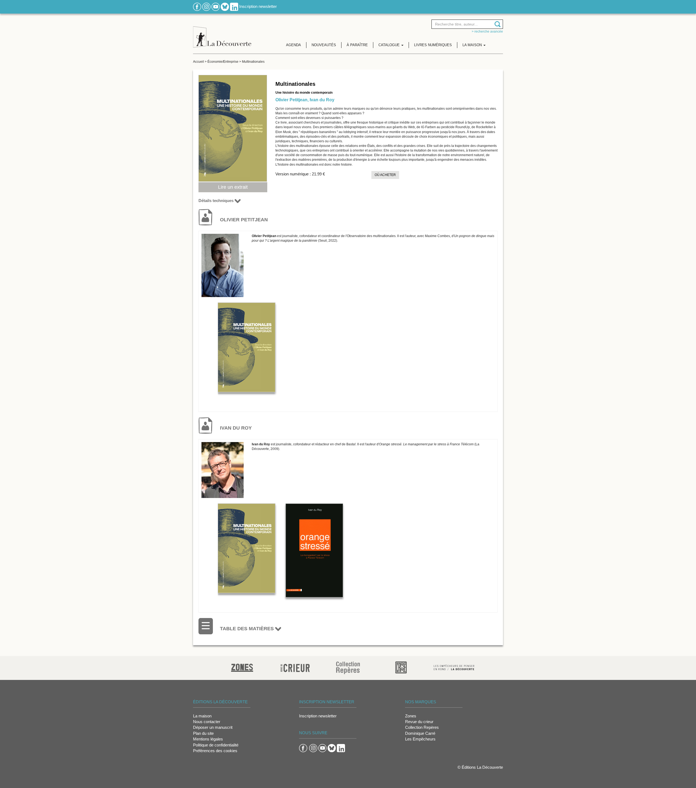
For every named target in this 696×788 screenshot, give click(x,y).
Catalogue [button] (389, 45)
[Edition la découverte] (222, 32)
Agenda (293, 45)
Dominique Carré (420, 733)
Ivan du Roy (322, 99)
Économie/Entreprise (222, 62)
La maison (202, 716)
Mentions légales (208, 739)
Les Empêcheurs (420, 739)
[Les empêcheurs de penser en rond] (454, 667)
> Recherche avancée (487, 31)
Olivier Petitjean (291, 99)
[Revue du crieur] (295, 667)
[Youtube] (216, 6)
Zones (410, 716)
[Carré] (401, 667)
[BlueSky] (225, 6)
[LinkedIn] (234, 6)
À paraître (357, 45)
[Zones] (242, 667)
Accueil (198, 62)
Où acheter (385, 175)
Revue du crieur (419, 721)
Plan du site (203, 733)
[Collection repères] (348, 667)
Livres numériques (433, 45)
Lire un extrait (233, 187)
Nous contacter (206, 721)
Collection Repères (422, 727)
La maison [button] (472, 45)
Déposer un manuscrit (212, 727)
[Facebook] (197, 6)
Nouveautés (324, 45)
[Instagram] (206, 6)
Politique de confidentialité (215, 745)
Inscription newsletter (258, 6)
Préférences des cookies (215, 750)
